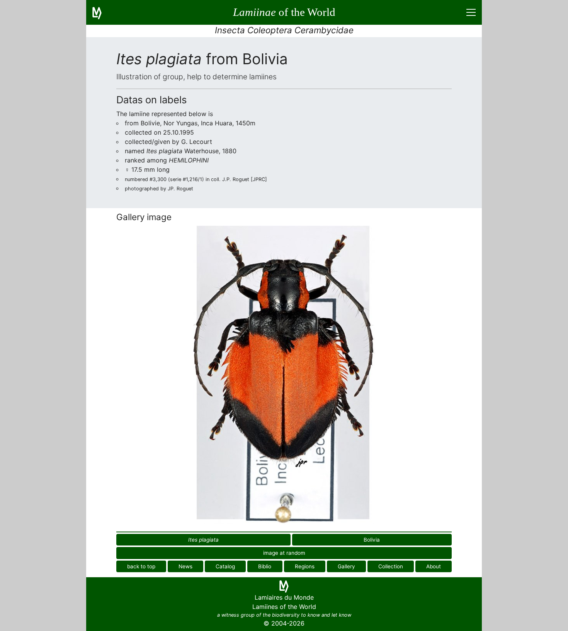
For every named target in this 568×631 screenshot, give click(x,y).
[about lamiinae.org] (101, 12)
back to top (141, 566)
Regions (305, 566)
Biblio (264, 566)
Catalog (225, 566)
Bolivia (372, 540)
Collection (390, 566)
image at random (284, 553)
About (433, 566)
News (185, 566)
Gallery (346, 566)
